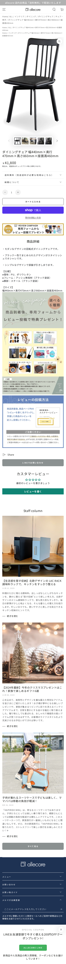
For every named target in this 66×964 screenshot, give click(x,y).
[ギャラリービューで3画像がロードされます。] (33, 141)
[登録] (62, 909)
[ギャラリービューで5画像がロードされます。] (48, 141)
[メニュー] (4, 9)
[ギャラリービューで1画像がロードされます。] (17, 141)
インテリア (20, 16)
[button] (54, 9)
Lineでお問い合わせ (32, 462)
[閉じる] (61, 929)
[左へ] (9, 141)
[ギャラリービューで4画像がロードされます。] (40, 141)
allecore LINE (33, 947)
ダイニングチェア (46, 16)
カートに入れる (33, 201)
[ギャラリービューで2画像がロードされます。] (25, 141)
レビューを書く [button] (33, 491)
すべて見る (33, 846)
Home (5, 16)
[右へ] (57, 141)
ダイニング (31, 16)
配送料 (11, 166)
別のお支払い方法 (33, 217)
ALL (11, 16)
